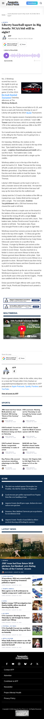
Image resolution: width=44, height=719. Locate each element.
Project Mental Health (12, 693)
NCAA (28, 113)
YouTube (5, 389)
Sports (5, 22)
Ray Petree (8, 468)
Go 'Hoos (6, 613)
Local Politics (8, 576)
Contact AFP (9, 670)
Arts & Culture (8, 638)
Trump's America (8, 588)
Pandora (35, 386)
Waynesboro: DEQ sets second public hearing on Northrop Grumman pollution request (16, 580)
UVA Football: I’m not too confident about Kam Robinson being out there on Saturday (16, 630)
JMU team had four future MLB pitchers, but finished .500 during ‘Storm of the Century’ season (11, 414)
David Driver (9, 420)
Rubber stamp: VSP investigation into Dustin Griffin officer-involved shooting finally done (16, 605)
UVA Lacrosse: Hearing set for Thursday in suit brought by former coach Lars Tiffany (15, 618)
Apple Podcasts (18, 386)
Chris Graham (30, 420)
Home (3, 15)
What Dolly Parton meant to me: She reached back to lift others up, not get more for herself (16, 643)
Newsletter (8, 687)
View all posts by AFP (10, 393)
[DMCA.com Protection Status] (22, 713)
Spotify (28, 386)
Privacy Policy (9, 698)
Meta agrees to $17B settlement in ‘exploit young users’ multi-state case (16, 592)
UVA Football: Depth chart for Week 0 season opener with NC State (31, 430)
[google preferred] (11, 44)
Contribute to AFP (11, 681)
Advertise (8, 675)
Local (5, 601)
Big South (6, 95)
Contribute (32, 3)
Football (6, 626)
